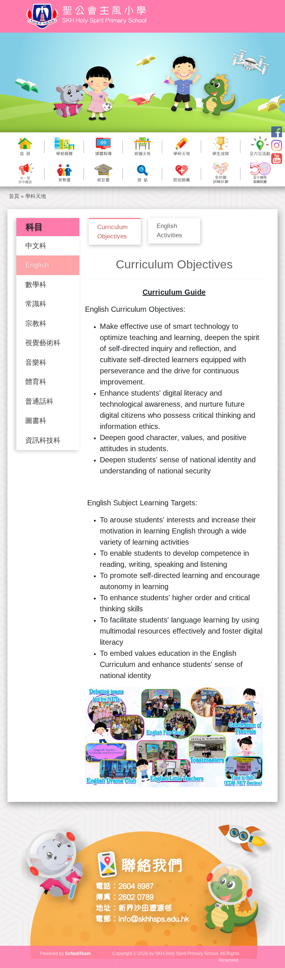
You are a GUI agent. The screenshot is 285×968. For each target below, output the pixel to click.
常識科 (35, 304)
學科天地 (35, 196)
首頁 (14, 196)
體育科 (35, 382)
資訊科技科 (42, 440)
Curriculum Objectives (112, 232)
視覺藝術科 (42, 343)
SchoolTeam (78, 953)
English (37, 265)
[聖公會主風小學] (88, 16)
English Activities (169, 230)
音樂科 (35, 362)
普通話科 (39, 401)
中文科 (35, 246)
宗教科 (35, 323)
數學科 (35, 284)
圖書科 (35, 420)
